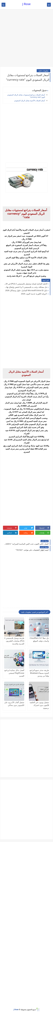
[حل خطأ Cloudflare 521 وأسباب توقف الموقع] (39, 627)
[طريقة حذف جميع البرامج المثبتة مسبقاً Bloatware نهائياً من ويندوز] (39, 659)
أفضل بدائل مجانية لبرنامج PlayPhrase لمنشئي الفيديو (14, 673)
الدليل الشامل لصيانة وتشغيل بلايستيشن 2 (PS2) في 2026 (25, 283)
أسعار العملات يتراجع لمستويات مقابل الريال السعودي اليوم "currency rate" (26, 96)
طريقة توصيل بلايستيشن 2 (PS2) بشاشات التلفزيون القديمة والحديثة (14, 641)
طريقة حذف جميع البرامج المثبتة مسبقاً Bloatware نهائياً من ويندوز (39, 673)
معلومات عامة (43, 71)
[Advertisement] (26, 38)
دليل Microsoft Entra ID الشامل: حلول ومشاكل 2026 (26, 290)
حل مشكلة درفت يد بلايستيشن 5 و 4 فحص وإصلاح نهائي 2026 (25, 287)
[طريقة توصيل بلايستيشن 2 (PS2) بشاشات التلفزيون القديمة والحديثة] (14, 627)
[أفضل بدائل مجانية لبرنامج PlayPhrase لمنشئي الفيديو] (14, 659)
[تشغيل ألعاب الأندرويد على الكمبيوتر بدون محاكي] (14, 691)
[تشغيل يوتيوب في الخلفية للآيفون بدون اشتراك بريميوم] (39, 691)
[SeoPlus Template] (37, 1009)
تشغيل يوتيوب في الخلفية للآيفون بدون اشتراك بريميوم (39, 705)
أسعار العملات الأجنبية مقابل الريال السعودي (29, 100)
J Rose (26, 4)
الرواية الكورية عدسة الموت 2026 (34, 293)
